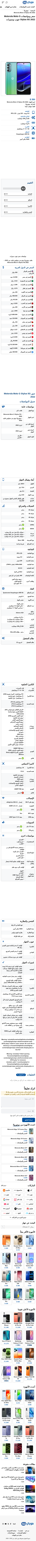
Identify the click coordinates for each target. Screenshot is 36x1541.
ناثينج (19, 1213)
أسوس (7, 1208)
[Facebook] (11, 1524)
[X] (8, 1524)
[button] (6, 2)
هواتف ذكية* (28, 106)
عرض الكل (3, 1185)
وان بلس (19, 1199)
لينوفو (7, 1213)
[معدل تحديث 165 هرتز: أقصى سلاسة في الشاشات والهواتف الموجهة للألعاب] (30, 1470)
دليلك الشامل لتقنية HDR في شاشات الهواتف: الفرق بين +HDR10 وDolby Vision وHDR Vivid (14, 1488)
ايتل (7, 1204)
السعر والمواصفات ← (21, 1133)
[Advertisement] (18, 41)
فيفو (7, 1195)
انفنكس (31, 1204)
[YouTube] (5, 1524)
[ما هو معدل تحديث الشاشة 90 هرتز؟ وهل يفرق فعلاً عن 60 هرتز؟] (30, 1479)
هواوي (31, 1208)
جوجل (7, 1199)
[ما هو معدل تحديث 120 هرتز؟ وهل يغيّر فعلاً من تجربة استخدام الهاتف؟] (30, 1499)
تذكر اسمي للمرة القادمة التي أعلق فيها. (21, 1115)
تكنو (19, 1204)
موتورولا (16, 1125)
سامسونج (19, 1190)
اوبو (19, 1195)
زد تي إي (31, 1213)
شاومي (7, 1190)
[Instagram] (3, 1524)
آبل (31, 1190)
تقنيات (22, 1472)
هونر (30, 1195)
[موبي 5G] (28, 2)
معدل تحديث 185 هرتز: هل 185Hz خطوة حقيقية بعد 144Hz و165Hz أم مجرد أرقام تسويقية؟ (12, 1508)
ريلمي (31, 1199)
